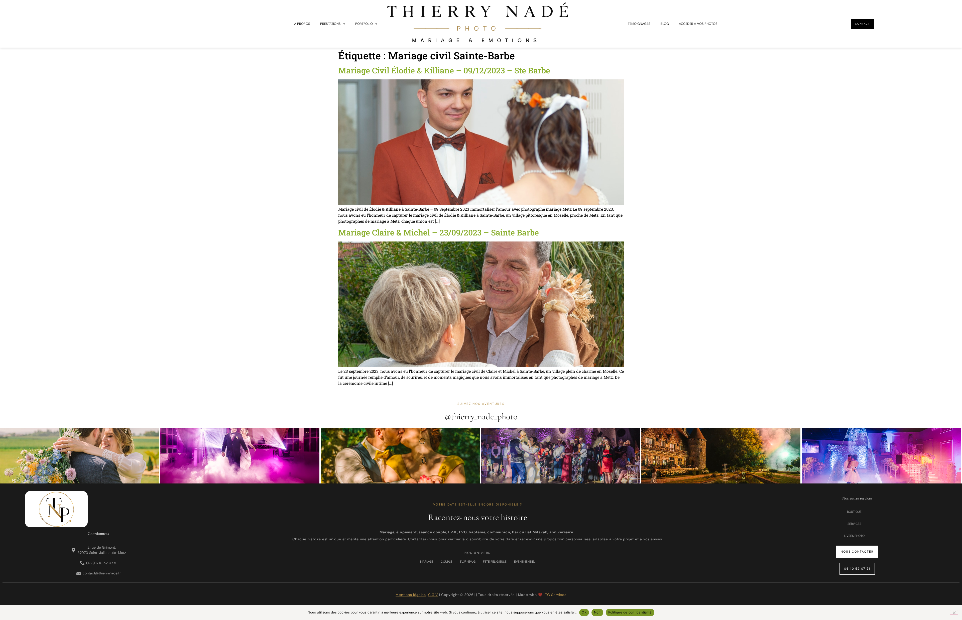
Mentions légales (411, 594)
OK (584, 612)
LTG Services (555, 594)
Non (597, 612)
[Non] (954, 612)
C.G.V (433, 594)
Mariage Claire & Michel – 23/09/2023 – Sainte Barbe (438, 232)
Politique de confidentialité (630, 612)
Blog (664, 24)
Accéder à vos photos (698, 24)
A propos (302, 24)
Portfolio (364, 24)
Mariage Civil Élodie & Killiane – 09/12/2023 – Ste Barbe (444, 70)
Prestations (330, 24)
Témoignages (639, 24)
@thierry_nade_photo (481, 416)
